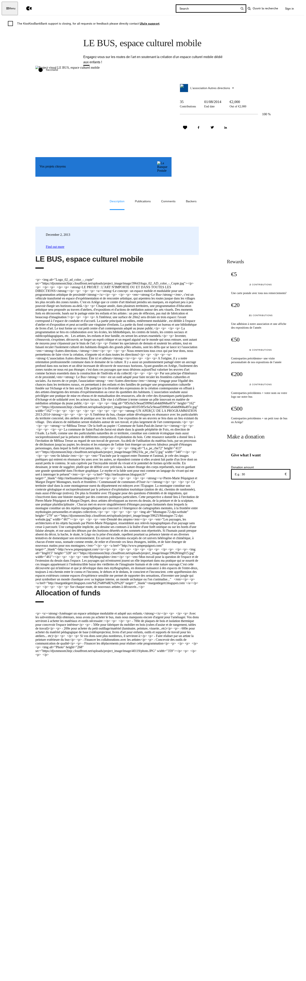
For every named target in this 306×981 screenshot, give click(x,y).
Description (117, 201)
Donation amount (242, 467)
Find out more (55, 246)
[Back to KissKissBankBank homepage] (26, 8)
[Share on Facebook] (198, 127)
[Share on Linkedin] (225, 127)
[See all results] (242, 8)
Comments (168, 201)
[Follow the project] (185, 127)
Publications (143, 201)
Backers (191, 201)
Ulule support (149, 23)
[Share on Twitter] (212, 127)
